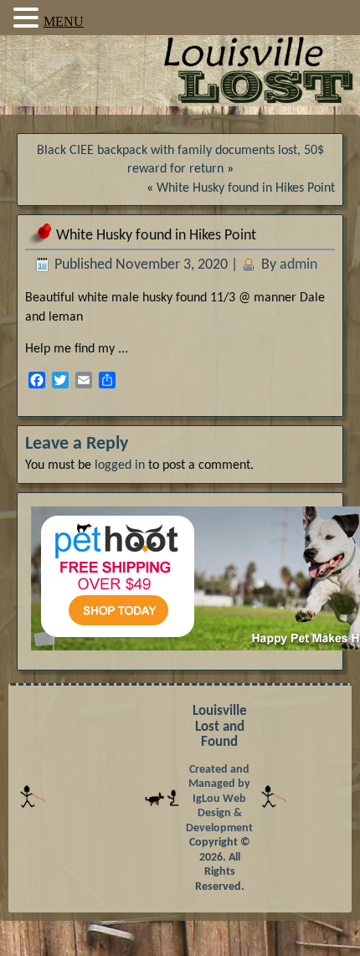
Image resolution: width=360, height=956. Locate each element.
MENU (64, 21)
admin (298, 265)
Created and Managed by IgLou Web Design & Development (219, 799)
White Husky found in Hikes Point (246, 188)
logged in (120, 465)
